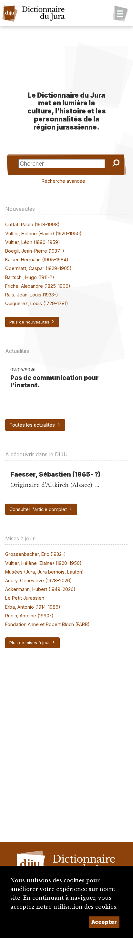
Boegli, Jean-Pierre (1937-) (34, 251)
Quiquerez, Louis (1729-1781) (36, 303)
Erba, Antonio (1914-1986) (32, 607)
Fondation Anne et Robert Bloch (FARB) (47, 624)
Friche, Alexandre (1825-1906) (37, 286)
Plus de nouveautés (30, 321)
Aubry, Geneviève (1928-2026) (38, 580)
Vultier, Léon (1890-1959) (32, 242)
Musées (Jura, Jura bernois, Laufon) (44, 572)
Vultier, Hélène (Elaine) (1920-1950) (43, 233)
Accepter (104, 922)
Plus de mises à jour (30, 642)
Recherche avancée (63, 181)
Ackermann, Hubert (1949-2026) (40, 589)
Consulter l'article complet (38, 509)
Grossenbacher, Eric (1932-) (35, 554)
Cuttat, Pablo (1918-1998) (32, 224)
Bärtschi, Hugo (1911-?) (29, 277)
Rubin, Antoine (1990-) (29, 615)
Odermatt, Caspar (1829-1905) (38, 268)
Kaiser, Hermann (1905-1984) (36, 259)
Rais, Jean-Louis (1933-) (31, 294)
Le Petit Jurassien (24, 598)
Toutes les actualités (32, 425)
